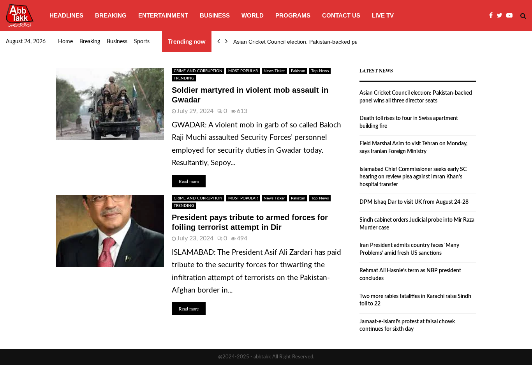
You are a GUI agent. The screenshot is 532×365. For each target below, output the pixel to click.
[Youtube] (511, 15)
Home (65, 41)
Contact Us (341, 15)
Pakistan (298, 71)
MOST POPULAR (243, 71)
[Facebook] (493, 15)
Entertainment (163, 15)
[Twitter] (501, 15)
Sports (142, 41)
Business (215, 15)
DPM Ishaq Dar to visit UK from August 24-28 (414, 202)
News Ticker (274, 71)
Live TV (383, 15)
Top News (320, 71)
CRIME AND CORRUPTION (198, 71)
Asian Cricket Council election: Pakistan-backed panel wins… (308, 42)
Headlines (66, 15)
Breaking (111, 15)
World (252, 15)
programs (292, 15)
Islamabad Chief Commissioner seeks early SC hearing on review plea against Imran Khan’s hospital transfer (413, 177)
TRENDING (184, 78)
